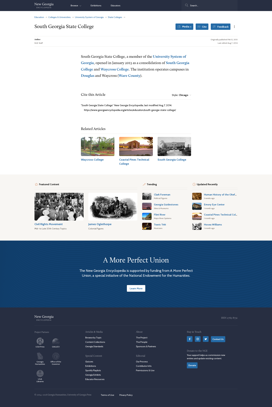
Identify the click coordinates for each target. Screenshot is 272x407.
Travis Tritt (160, 224)
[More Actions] (234, 27)
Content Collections (95, 342)
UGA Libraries (40, 380)
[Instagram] (198, 339)
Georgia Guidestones (166, 204)
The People (141, 342)
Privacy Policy (126, 395)
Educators (115, 5)
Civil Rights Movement (48, 224)
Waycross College (115, 69)
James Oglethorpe (99, 224)
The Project (141, 337)
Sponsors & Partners (146, 346)
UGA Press (40, 346)
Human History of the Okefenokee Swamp (228, 194)
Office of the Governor (55, 362)
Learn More (136, 288)
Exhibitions (96, 5)
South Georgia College (172, 159)
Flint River (159, 214)
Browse (75, 5)
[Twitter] (206, 339)
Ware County (129, 76)
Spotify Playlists (93, 370)
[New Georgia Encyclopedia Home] (44, 5)
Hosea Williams (213, 224)
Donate (192, 365)
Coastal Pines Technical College (222, 214)
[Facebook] (190, 339)
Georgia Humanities (40, 362)
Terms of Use (107, 395)
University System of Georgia (89, 17)
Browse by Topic (93, 337)
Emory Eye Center (214, 204)
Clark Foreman (162, 194)
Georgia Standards (94, 346)
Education (39, 17)
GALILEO (56, 346)
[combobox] (209, 5)
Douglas (87, 76)
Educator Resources (95, 379)
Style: (180, 95)
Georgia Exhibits (93, 374)
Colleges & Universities (59, 17)
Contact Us (218, 339)
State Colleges (115, 17)
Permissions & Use (145, 370)
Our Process (142, 361)
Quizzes (89, 361)
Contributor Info (144, 366)
